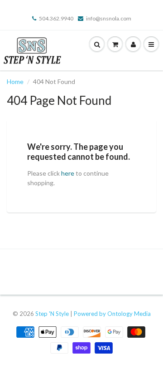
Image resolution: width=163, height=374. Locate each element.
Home (15, 81)
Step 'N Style (52, 313)
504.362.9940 (56, 18)
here (67, 173)
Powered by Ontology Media (112, 313)
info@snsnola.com (108, 18)
